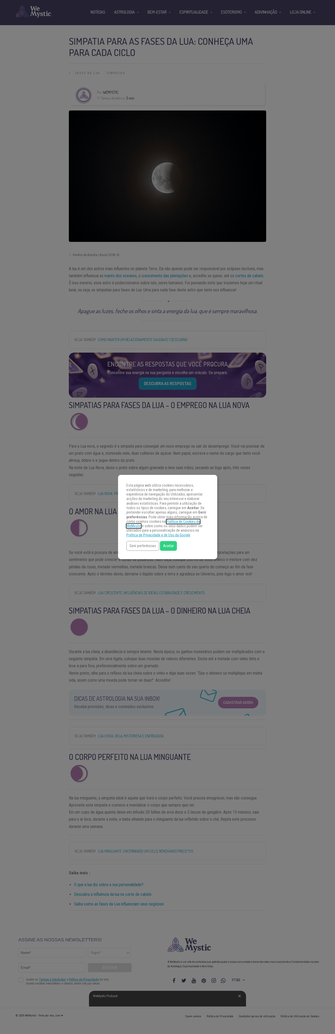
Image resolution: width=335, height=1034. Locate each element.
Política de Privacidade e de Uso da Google (158, 535)
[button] (142, 546)
